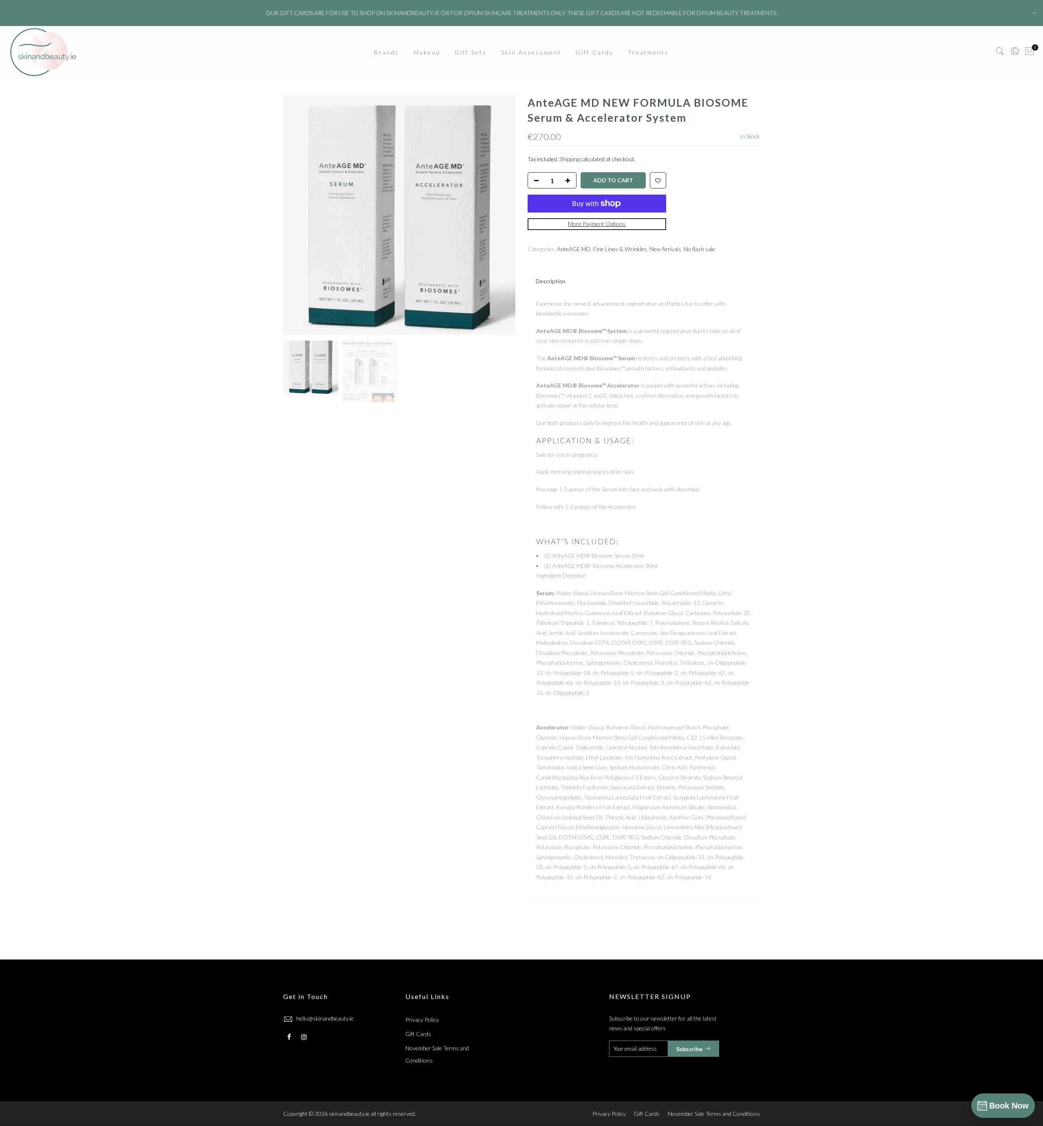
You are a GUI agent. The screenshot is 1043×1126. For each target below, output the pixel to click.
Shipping (569, 159)
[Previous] (297, 215)
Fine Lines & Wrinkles (620, 248)
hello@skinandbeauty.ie (325, 1018)
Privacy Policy (422, 1019)
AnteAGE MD (574, 248)
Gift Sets (471, 52)
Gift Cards (595, 52)
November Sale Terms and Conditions (714, 1113)
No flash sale (699, 248)
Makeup (427, 52)
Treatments (648, 52)
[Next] (501, 215)
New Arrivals (665, 248)
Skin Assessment (531, 52)
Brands (386, 52)
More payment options (597, 223)
